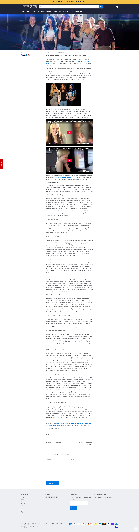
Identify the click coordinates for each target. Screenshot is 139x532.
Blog (72, 11)
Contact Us (78, 11)
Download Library (63, 11)
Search (22, 523)
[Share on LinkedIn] (26, 55)
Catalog (28, 11)
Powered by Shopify (25, 527)
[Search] (101, 6)
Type (54, 11)
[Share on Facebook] (22, 55)
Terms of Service (32, 524)
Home (22, 11)
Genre (48, 11)
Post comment (52, 483)
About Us (34, 523)
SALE (34, 11)
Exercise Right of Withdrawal (47, 523)
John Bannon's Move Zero (67, 70)
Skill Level (41, 11)
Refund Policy (24, 524)
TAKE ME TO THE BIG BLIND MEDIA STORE (66, 177)
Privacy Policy (59, 523)
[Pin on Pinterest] (29, 55)
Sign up (73, 508)
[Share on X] (24, 55)
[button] (111, 7)
